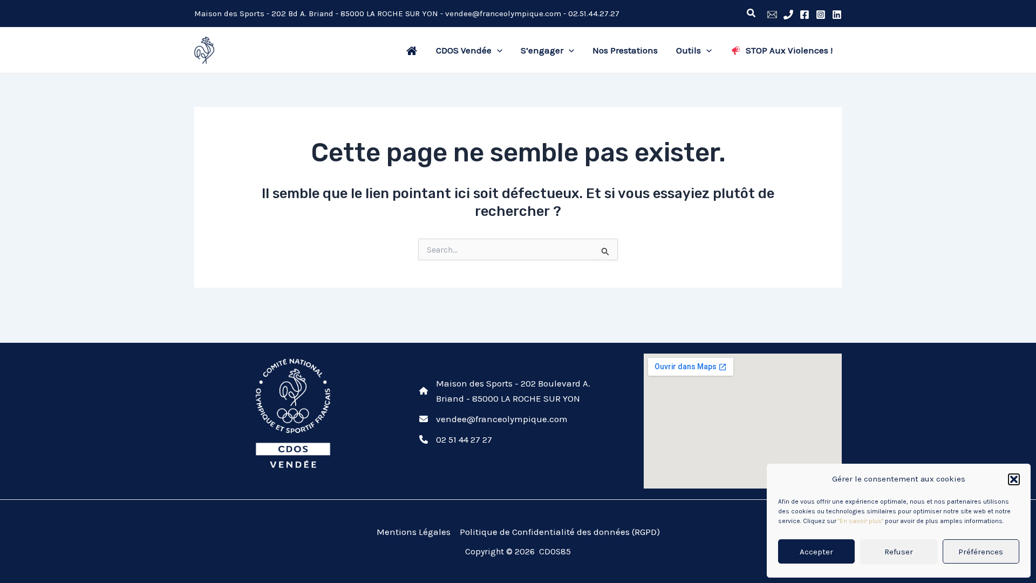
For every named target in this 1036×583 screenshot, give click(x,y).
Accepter (816, 552)
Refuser (898, 552)
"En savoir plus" (860, 521)
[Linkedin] (837, 14)
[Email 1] (772, 14)
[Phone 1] (788, 14)
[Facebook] (804, 14)
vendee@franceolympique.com (503, 13)
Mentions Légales (414, 531)
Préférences (980, 552)
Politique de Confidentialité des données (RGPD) (560, 531)
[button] (1013, 479)
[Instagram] (821, 14)
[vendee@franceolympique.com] (493, 418)
